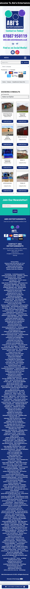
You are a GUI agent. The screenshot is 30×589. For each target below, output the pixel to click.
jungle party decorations (19, 434)
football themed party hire (14, 377)
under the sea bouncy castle (20, 548)
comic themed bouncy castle (9, 334)
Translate (12, 69)
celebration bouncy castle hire (14, 312)
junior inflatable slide (21, 440)
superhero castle (9, 539)
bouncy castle (9, 300)
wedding (23, 558)
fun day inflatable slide (8, 378)
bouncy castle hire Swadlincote (10, 305)
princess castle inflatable (9, 511)
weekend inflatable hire (14, 567)
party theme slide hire (14, 495)
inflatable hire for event (14, 411)
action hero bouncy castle (9, 275)
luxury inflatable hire (22, 459)
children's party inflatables (9, 315)
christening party (22, 327)
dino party (22, 346)
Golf (23, 393)
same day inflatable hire (10, 517)
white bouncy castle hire (15, 568)
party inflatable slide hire (21, 489)
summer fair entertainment (10, 533)
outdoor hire (22, 481)
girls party (22, 392)
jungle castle (21, 433)
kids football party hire (20, 443)
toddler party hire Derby (9, 546)
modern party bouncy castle (11, 471)
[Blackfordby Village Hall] (22, 107)
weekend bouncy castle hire (15, 565)
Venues (9, 82)
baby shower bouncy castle (9, 283)
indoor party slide (6, 402)
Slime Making (22, 523)
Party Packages (14, 490)
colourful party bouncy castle (14, 333)
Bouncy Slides (6, 306)
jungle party (7, 434)
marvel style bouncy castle (14, 465)
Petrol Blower (9, 502)
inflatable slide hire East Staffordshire (14, 422)
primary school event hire (21, 505)
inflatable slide (22, 415)
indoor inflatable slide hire (18, 400)
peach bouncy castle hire (9, 500)
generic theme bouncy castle (14, 384)
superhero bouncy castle (15, 536)
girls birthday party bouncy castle (14, 390)
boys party (5, 308)
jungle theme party (8, 440)
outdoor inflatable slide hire (11, 484)
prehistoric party (8, 503)
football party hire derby (15, 372)
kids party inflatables (22, 449)
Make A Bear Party (8, 464)
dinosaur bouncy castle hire (10, 349)
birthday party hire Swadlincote (15, 294)
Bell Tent (22, 284)
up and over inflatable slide (14, 552)
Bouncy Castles (24, 305)
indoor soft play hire (8, 403)
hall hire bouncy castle (10, 394)
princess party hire (22, 511)
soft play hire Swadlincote (9, 530)
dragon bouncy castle (15, 352)
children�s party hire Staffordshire (15, 319)
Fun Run (25, 378)
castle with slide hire (21, 311)
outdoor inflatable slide (14, 483)
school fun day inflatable (19, 518)
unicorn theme (24, 550)
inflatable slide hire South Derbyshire (14, 425)
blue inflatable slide (20, 299)
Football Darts (9, 369)
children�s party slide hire (14, 322)
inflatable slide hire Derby (14, 419)
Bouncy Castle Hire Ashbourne (14, 267)
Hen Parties (5, 396)
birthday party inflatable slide (14, 297)
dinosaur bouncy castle (21, 347)
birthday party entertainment (14, 288)
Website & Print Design (13, 579)
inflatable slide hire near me (15, 424)
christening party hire (15, 330)
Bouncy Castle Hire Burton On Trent (15, 263)
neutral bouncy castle (8, 475)
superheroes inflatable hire (9, 542)
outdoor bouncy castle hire (10, 481)
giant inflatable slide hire (21, 386)
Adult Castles (21, 277)
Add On (26, 275)
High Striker (12, 396)
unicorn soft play (14, 550)
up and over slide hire (9, 558)
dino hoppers (14, 346)
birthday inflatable (20, 286)
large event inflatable (15, 450)
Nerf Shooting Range (15, 472)
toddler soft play (6, 548)
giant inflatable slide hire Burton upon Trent (14, 387)
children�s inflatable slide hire (14, 318)
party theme (24, 493)
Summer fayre (23, 533)
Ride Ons (8, 514)
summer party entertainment (14, 534)
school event (22, 517)
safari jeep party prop (18, 514)
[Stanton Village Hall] (7, 107)
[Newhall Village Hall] (22, 131)
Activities (20, 275)
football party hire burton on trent (14, 371)
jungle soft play (14, 436)
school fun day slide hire (15, 520)
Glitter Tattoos (17, 393)
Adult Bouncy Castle (10, 277)
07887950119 (15, 252)
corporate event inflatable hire (14, 341)
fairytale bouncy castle (14, 365)
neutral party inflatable (21, 475)
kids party (22, 447)
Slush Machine (5, 524)
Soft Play (25, 524)
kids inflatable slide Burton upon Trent (15, 446)
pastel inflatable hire (7, 498)
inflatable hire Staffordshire (15, 412)
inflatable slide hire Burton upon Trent (14, 418)
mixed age (22, 468)
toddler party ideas (22, 546)
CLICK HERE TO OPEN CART (15, 586)
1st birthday (8, 274)
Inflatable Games (10, 405)
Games (7, 380)
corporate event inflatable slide (15, 343)
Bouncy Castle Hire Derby (15, 266)
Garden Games (8, 381)
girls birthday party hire (11, 392)
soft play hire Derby (8, 528)
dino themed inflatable (7, 347)
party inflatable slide (7, 489)
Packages (23, 484)
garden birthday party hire (17, 380)
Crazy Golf (7, 346)
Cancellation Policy (22, 308)
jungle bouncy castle (10, 433)
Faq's (23, 367)
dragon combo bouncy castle (15, 355)
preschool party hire (7, 505)
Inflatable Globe (19, 405)
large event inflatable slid (14, 452)
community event (23, 334)
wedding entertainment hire (11, 564)
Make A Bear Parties (21, 462)
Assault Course (22, 280)
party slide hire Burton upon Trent (10, 493)
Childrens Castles (23, 315)
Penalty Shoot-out (22, 500)
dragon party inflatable (14, 356)
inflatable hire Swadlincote (14, 414)
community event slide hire (14, 340)
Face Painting (20, 362)
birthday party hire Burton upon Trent (14, 290)
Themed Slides (20, 543)
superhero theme (21, 540)
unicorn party (5, 550)
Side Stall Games (22, 521)
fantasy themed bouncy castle (12, 367)
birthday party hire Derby (15, 291)
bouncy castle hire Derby (15, 303)
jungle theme (21, 439)
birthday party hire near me (14, 293)
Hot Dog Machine (8, 397)
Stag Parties (20, 531)
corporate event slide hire (9, 344)
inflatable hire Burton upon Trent (14, 408)
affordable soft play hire (10, 280)
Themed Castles (22, 542)
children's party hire (21, 314)
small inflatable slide (16, 524)
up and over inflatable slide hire (15, 553)
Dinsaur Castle (11, 350)
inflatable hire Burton (19, 406)
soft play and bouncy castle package (14, 525)
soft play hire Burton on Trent (19, 527)
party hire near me (20, 487)
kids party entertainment (8, 449)
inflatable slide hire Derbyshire (14, 421)
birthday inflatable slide (10, 287)
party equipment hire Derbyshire (17, 486)
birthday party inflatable (15, 296)
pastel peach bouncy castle (14, 499)
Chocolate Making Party (14, 324)
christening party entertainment (15, 328)
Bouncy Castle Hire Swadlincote (15, 264)
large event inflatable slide (14, 453)
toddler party (9, 545)
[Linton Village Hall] (7, 177)
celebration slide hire (8, 314)
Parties (5, 486)
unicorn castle (21, 549)
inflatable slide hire (14, 417)
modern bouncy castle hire (14, 470)
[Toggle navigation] (25, 57)
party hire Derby (9, 487)
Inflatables (8, 431)
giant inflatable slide (7, 386)
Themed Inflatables (9, 543)
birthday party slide (8, 299)
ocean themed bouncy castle (15, 478)
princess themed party (7, 512)
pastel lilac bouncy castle (21, 498)
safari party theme (10, 515)
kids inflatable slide (14, 445)
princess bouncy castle (14, 506)
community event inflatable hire (15, 337)
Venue (18, 558)
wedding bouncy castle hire (14, 561)
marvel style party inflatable (9, 467)
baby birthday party (14, 281)
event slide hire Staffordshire (14, 361)
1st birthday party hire (18, 274)
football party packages (14, 375)
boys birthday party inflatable (19, 306)
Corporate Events (22, 344)
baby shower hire (23, 283)
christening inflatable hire (9, 327)
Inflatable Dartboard (21, 403)
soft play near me (22, 530)
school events (7, 518)
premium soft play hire (20, 503)
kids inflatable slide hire (11, 447)
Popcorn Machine (19, 502)
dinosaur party (23, 349)
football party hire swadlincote (14, 374)
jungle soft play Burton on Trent (15, 437)
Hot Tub (16, 397)
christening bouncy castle (14, 325)
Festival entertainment (7, 368)
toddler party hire (19, 545)
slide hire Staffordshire (10, 523)
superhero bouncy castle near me (14, 537)
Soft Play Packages (10, 531)
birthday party (22, 287)
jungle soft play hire (10, 439)
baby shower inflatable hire (11, 284)
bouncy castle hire (19, 300)
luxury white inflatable (8, 462)
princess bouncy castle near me (15, 509)
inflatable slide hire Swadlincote (15, 427)
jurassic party (9, 442)
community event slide (14, 339)
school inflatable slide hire (9, 521)
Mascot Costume (23, 467)
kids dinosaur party (7, 443)
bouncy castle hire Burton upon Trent (14, 302)
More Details (7, 121)
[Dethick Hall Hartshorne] (7, 154)
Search (25, 62)
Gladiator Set (8, 393)
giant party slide (14, 389)
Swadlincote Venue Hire (18, 82)
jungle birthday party (18, 431)
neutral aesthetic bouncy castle (15, 474)
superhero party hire (9, 540)
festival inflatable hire (21, 368)
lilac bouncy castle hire (14, 458)
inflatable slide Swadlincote (9, 430)
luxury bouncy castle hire (8, 459)
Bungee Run (12, 308)
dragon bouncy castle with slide (15, 353)
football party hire (19, 369)
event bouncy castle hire (15, 358)
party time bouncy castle (8, 496)
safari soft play (20, 515)
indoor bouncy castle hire (20, 399)
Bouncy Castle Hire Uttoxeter (15, 269)
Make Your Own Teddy (20, 464)
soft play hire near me (21, 528)
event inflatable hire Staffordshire (14, 359)
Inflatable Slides (23, 430)
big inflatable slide (9, 286)
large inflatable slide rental (14, 456)
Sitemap (15, 255)
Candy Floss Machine (8, 311)
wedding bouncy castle (14, 559)
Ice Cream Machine (7, 399)
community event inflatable (14, 336)
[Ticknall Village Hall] (22, 177)
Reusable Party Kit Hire (21, 512)
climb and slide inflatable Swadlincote (14, 331)
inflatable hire (8, 406)
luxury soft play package (15, 461)
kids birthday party (19, 442)
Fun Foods (19, 378)
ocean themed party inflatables (15, 480)
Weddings (23, 564)
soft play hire (6, 527)
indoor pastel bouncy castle (20, 402)
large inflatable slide (15, 455)
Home (4, 82)
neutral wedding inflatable (9, 477)
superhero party (19, 539)
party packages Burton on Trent (15, 492)
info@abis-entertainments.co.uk (15, 253)
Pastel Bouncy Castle (22, 496)
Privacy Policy (15, 261)
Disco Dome (19, 350)
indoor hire (7, 400)
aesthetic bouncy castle (14, 278)
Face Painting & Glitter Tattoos (14, 364)
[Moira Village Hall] (7, 131)
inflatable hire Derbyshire (14, 409)
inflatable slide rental (15, 428)
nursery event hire (23, 477)
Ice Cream (22, 397)
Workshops (22, 570)
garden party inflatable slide (15, 383)
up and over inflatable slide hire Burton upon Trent (14, 556)
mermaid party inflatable (11, 468)
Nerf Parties (23, 471)
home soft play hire (22, 396)
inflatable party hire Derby (10, 415)
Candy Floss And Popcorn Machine (14, 309)
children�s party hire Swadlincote (14, 321)
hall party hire (21, 394)
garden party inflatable (19, 381)
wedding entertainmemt (15, 562)
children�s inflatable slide (14, 316)
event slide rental (10, 362)
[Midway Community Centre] (22, 154)
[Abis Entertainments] (15, 19)
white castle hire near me (11, 570)
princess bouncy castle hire (14, 508)
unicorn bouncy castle (10, 549)
